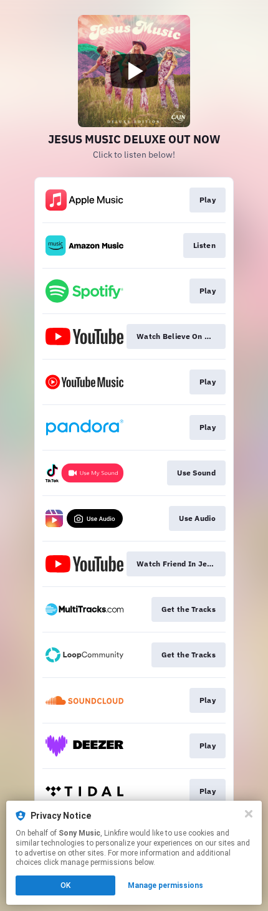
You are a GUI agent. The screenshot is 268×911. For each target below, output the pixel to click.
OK (65, 885)
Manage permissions (165, 885)
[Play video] (134, 71)
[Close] (249, 814)
